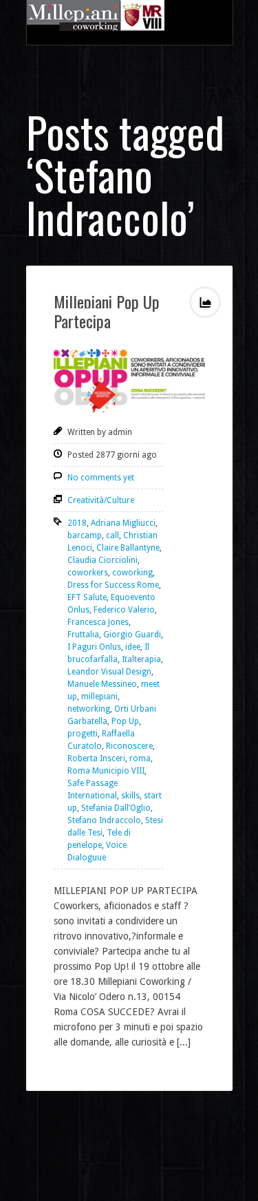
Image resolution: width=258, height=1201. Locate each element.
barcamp (84, 535)
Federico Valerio (124, 610)
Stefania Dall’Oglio (116, 808)
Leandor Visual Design (109, 672)
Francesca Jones (98, 622)
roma (140, 758)
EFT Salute (87, 597)
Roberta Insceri (96, 758)
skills (130, 795)
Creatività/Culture (100, 500)
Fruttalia (83, 634)
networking (88, 709)
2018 (77, 523)
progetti (82, 733)
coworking (132, 572)
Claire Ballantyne (128, 548)
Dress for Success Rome (113, 585)
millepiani (99, 696)
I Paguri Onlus (94, 647)
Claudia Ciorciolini (102, 560)
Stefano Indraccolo (104, 820)
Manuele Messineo (102, 684)
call (112, 535)
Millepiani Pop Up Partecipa (107, 311)
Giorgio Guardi (132, 634)
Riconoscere (129, 746)
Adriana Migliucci (123, 523)
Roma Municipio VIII (105, 771)
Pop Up (125, 721)
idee (132, 647)
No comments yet (100, 477)
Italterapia (141, 659)
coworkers (87, 572)
